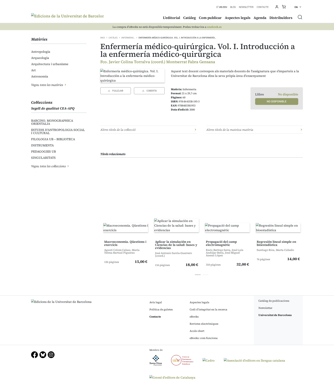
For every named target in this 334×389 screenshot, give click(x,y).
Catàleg (189, 17)
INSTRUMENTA (42, 145)
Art (33, 70)
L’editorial (171, 17)
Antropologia (40, 51)
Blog (233, 7)
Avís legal (155, 302)
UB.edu (222, 7)
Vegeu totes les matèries (47, 85)
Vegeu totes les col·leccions (48, 166)
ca (296, 7)
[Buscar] (300, 17)
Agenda (260, 17)
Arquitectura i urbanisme (49, 63)
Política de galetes (161, 309)
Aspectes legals (237, 17)
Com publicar (210, 17)
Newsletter (246, 7)
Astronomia (39, 76)
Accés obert (197, 331)
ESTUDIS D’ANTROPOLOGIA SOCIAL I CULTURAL (58, 131)
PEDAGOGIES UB (43, 151)
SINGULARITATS (43, 157)
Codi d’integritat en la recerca (208, 309)
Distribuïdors (280, 17)
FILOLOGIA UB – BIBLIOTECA (53, 139)
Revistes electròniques (204, 324)
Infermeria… (128, 38)
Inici (102, 38)
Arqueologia (40, 57)
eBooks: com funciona (204, 338)
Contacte (263, 7)
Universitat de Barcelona (275, 315)
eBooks (194, 317)
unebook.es (214, 26)
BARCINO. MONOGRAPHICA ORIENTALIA (52, 122)
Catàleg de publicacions (273, 301)
